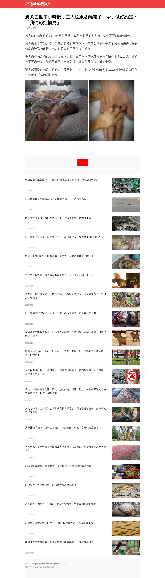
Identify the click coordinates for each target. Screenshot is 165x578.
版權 (52, 567)
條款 (44, 567)
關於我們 (28, 567)
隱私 (48, 567)
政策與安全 (37, 567)
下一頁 (82, 163)
